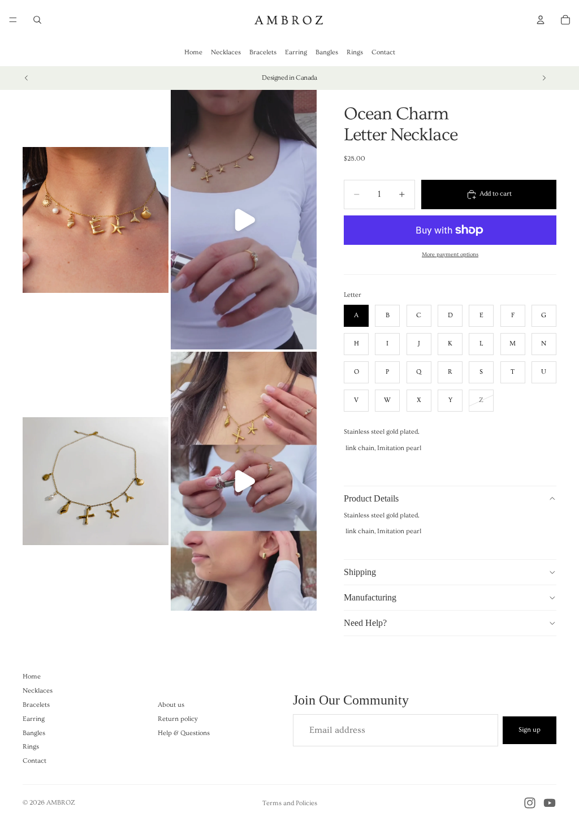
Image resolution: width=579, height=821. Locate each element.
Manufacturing (370, 597)
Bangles (327, 52)
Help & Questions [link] (184, 733)
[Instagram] (530, 803)
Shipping (360, 572)
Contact (383, 52)
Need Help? (365, 623)
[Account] (540, 19)
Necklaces (226, 52)
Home (193, 52)
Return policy (178, 719)
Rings (355, 52)
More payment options (450, 254)
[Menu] (13, 20)
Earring (296, 52)
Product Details (371, 498)
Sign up (529, 729)
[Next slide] (544, 78)
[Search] (37, 19)
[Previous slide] (26, 78)
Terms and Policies (289, 803)
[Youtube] (549, 803)
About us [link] (171, 704)
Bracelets (262, 52)
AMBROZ (60, 802)
